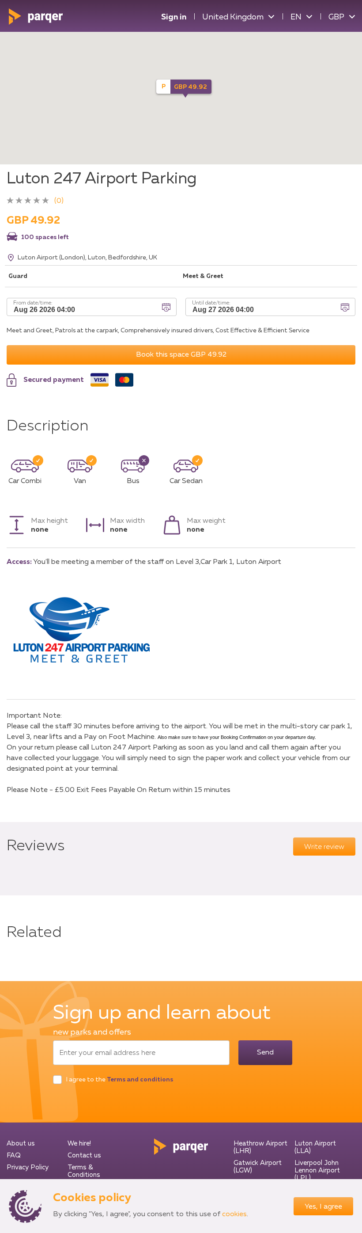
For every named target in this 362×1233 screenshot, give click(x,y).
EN (296, 17)
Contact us (84, 1155)
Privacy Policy (28, 1167)
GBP (336, 17)
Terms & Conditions (84, 1171)
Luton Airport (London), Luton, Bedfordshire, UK (87, 258)
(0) (59, 201)
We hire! (79, 1143)
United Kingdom (233, 17)
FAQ (14, 1155)
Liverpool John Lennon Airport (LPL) (317, 1170)
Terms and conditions (140, 1080)
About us (21, 1143)
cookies (234, 1214)
